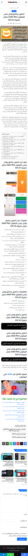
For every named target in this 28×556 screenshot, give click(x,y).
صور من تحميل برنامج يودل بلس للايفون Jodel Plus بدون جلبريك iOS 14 (13, 137)
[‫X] (21, 443)
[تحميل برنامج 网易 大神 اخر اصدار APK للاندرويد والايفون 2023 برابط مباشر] (7, 473)
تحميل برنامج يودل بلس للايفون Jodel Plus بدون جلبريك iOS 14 (13, 147)
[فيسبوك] (25, 443)
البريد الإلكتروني (23, 520)
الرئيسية (16, 7)
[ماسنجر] (14, 443)
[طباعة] (3, 443)
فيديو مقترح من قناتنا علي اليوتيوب (10, 156)
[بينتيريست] (18, 443)
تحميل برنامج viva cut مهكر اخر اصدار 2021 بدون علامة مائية (21, 462)
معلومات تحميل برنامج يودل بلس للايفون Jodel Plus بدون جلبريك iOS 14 (13, 143)
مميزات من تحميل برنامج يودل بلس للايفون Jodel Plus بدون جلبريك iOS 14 (14, 140)
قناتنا (10, 374)
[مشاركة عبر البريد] (7, 443)
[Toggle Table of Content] (23, 134)
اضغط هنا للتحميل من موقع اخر (14, 359)
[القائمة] (26, 2)
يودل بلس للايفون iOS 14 (18, 434)
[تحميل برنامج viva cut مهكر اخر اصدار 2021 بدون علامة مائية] (21, 456)
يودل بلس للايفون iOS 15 (18, 437)
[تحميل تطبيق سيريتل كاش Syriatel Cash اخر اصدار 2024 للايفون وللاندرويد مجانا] (21, 473)
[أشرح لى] (14, 2)
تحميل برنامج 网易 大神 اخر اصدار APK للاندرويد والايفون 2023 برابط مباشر (7, 479)
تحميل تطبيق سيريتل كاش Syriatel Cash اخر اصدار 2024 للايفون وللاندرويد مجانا (21, 480)
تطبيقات (11, 7)
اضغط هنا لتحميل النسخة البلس (14, 343)
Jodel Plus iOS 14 (20, 426)
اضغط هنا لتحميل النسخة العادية (16, 326)
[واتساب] (10, 443)
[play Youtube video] (14, 387)
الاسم (25, 514)
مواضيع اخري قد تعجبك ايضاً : (9, 158)
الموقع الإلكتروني (23, 527)
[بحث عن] (2, 2)
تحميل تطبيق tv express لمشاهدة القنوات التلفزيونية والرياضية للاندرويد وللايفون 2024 (8, 463)
